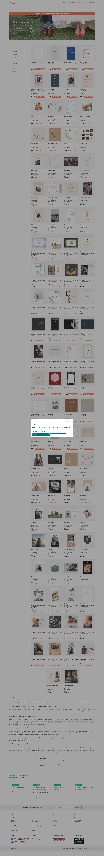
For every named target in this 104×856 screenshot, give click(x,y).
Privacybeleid (42, 431)
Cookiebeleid (35, 431)
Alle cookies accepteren (41, 434)
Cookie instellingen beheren (58, 434)
